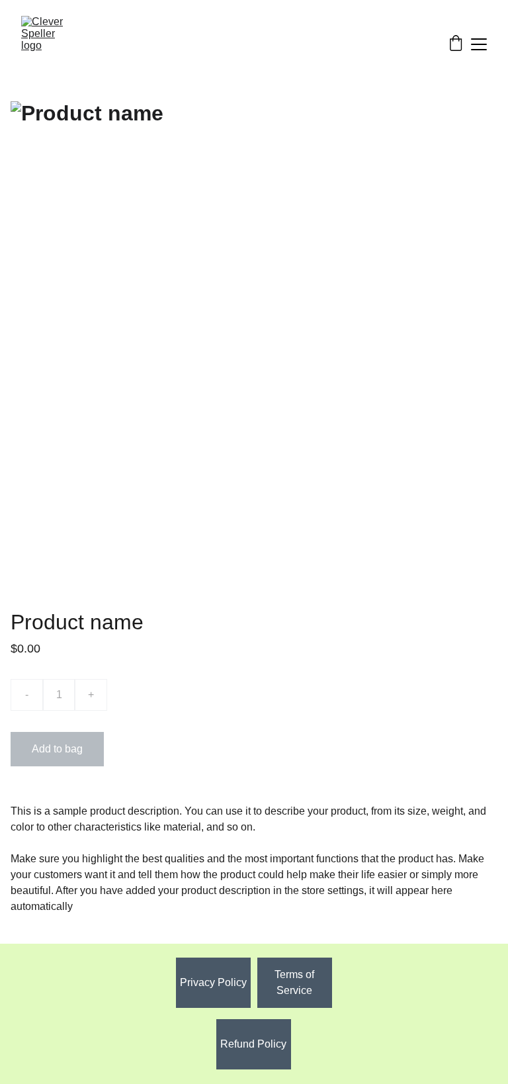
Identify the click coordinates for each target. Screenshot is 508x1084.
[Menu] (479, 44)
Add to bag (57, 748)
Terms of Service (294, 982)
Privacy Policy (213, 982)
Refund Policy (253, 1044)
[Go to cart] (455, 44)
